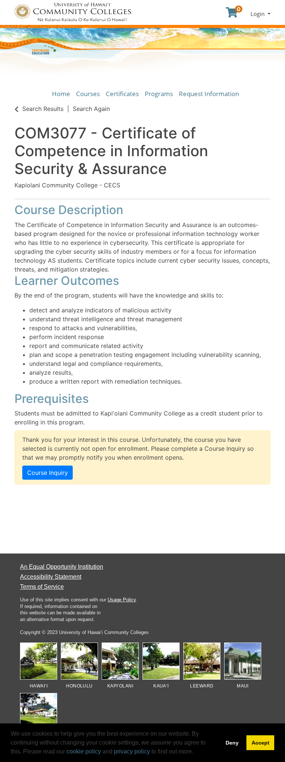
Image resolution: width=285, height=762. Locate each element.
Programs (159, 93)
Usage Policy (122, 599)
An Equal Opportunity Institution (61, 567)
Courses (88, 93)
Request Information (209, 93)
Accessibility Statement (50, 577)
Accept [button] (260, 743)
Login (258, 13)
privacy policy (132, 751)
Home (61, 93)
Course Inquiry (47, 472)
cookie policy (83, 751)
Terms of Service (42, 587)
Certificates (122, 93)
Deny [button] (232, 743)
